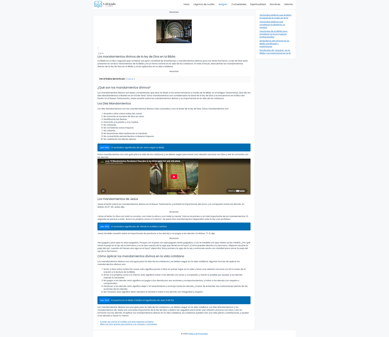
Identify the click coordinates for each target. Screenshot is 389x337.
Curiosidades (238, 4)
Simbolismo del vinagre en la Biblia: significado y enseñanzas (274, 43)
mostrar (130, 79)
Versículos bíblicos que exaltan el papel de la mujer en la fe (275, 16)
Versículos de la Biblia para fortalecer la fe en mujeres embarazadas (273, 34)
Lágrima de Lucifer (204, 4)
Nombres (275, 4)
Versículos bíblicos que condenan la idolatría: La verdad (272, 24)
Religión (223, 4)
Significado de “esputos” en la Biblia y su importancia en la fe (275, 51)
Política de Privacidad (198, 333)
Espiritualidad (258, 4)
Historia (288, 4)
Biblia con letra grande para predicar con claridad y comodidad (128, 324)
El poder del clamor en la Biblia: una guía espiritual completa (126, 321)
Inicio (186, 4)
